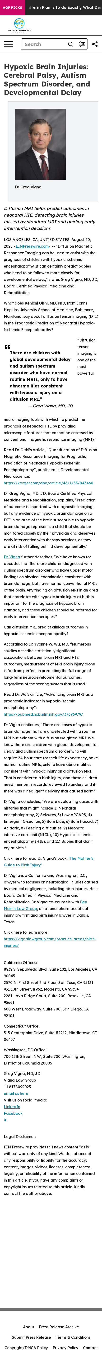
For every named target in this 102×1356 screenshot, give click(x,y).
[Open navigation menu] (8, 44)
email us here (16, 1093)
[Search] (70, 44)
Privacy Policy (65, 1347)
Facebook (13, 1113)
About (28, 1326)
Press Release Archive (59, 1326)
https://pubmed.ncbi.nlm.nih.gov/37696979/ (43, 714)
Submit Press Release (31, 1337)
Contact (90, 1347)
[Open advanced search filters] (82, 44)
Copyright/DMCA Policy (26, 1347)
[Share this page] (95, 44)
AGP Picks (12, 7)
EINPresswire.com (32, 246)
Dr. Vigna (12, 557)
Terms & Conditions (73, 1337)
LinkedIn (12, 1106)
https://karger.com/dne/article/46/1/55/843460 (48, 483)
